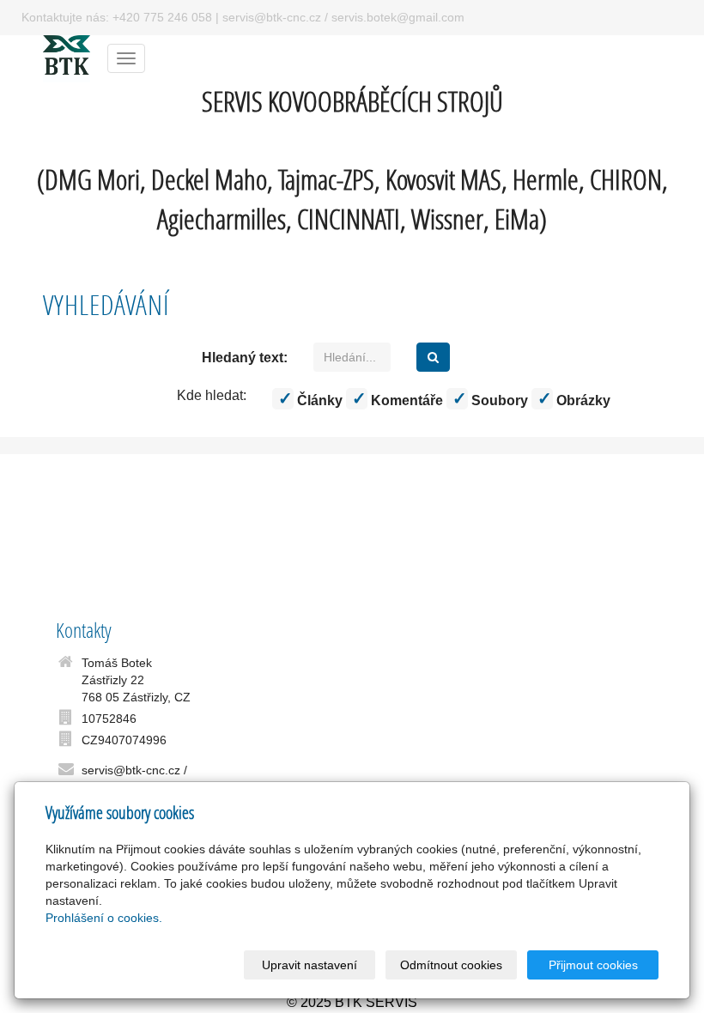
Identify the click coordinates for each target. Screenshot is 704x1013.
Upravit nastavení (309, 965)
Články (318, 400)
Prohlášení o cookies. (104, 918)
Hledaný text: (245, 357)
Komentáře (405, 400)
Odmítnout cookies (451, 965)
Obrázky (581, 400)
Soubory (498, 400)
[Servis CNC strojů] (66, 57)
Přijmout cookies (593, 965)
